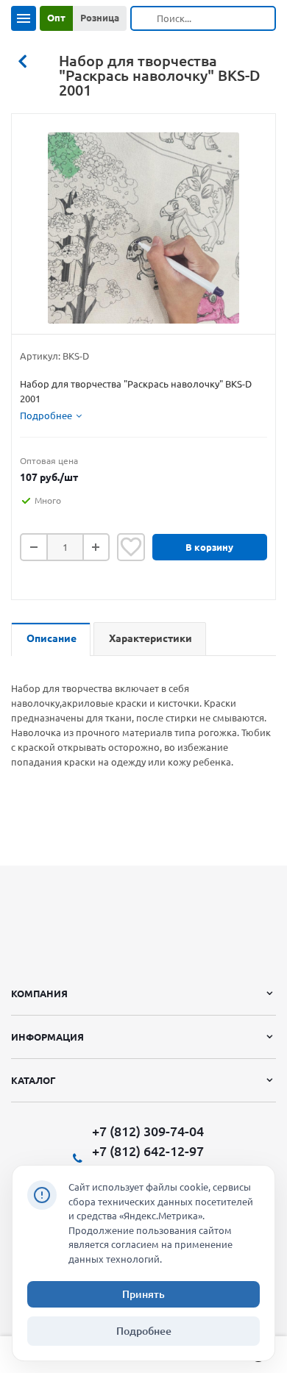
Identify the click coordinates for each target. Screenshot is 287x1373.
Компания (39, 993)
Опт (56, 18)
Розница (99, 18)
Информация (47, 1037)
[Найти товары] (144, 18)
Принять (143, 1294)
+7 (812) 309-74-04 (148, 1131)
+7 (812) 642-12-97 (148, 1151)
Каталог (33, 1080)
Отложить (131, 547)
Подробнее (143, 1331)
